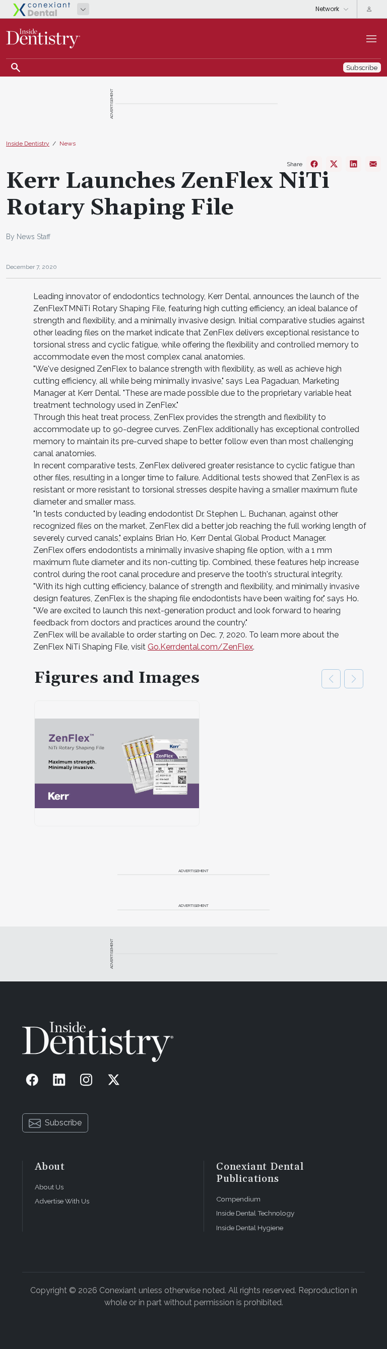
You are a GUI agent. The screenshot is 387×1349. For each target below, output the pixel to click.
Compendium (238, 1199)
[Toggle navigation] (371, 38)
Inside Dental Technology (255, 1213)
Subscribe (63, 1122)
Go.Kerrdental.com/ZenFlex (200, 647)
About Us (49, 1187)
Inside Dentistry (27, 143)
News (67, 143)
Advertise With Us (62, 1201)
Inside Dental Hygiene (249, 1228)
